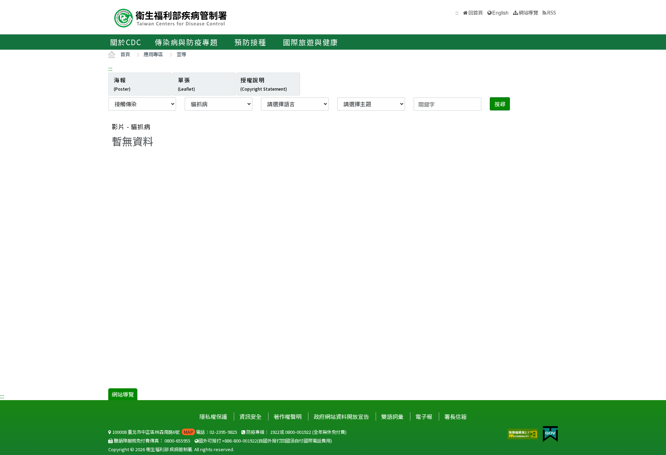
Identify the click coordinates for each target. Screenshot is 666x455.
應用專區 (153, 54)
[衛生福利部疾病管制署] (170, 17)
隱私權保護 (213, 416)
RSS (551, 12)
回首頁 (475, 12)
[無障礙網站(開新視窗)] (523, 433)
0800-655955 (177, 440)
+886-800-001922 (239, 440)
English (500, 12)
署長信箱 (455, 416)
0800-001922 (298, 432)
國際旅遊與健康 (311, 42)
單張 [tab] (186, 84)
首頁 (125, 54)
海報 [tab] (122, 84)
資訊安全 (250, 416)
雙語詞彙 (392, 416)
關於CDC (126, 42)
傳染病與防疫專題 (186, 42)
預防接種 (250, 42)
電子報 (424, 416)
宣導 (181, 54)
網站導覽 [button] (528, 12)
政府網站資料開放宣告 (341, 416)
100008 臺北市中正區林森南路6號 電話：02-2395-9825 (174, 432)
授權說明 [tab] (263, 84)
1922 (275, 432)
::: (110, 68)
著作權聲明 (287, 416)
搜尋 (499, 104)
